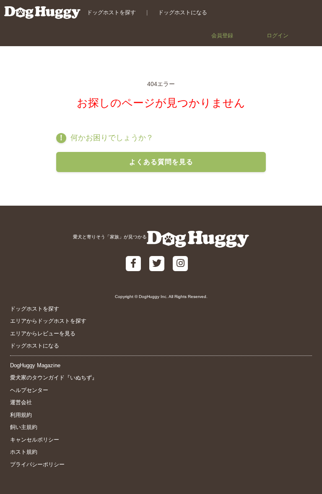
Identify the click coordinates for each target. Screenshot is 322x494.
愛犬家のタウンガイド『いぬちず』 (53, 377)
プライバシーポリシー (37, 464)
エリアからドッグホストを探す (48, 321)
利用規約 (21, 415)
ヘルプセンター (29, 390)
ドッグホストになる (182, 12)
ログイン (277, 35)
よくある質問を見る (161, 161)
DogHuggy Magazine (35, 365)
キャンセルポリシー (34, 439)
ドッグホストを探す (111, 12)
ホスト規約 (23, 452)
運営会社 (21, 402)
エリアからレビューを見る (42, 333)
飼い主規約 (23, 427)
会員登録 (222, 35)
